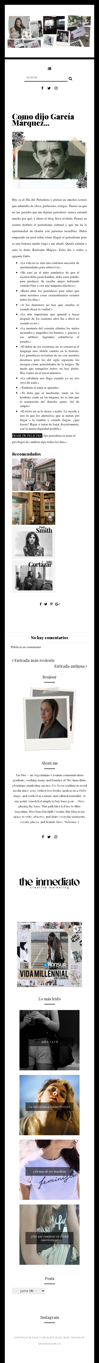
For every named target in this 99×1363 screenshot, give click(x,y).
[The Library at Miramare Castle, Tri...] (33, 523)
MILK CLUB (49, 1042)
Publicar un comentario (26, 647)
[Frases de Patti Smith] (33, 557)
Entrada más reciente (34, 660)
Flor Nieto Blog (50, 1337)
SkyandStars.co (49, 1344)
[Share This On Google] (57, 604)
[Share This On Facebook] (40, 604)
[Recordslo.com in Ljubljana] (33, 490)
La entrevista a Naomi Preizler (49, 1107)
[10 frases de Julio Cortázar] (33, 591)
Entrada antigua (70, 666)
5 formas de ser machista (49, 1171)
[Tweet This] (46, 604)
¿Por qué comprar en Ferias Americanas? (49, 1238)
